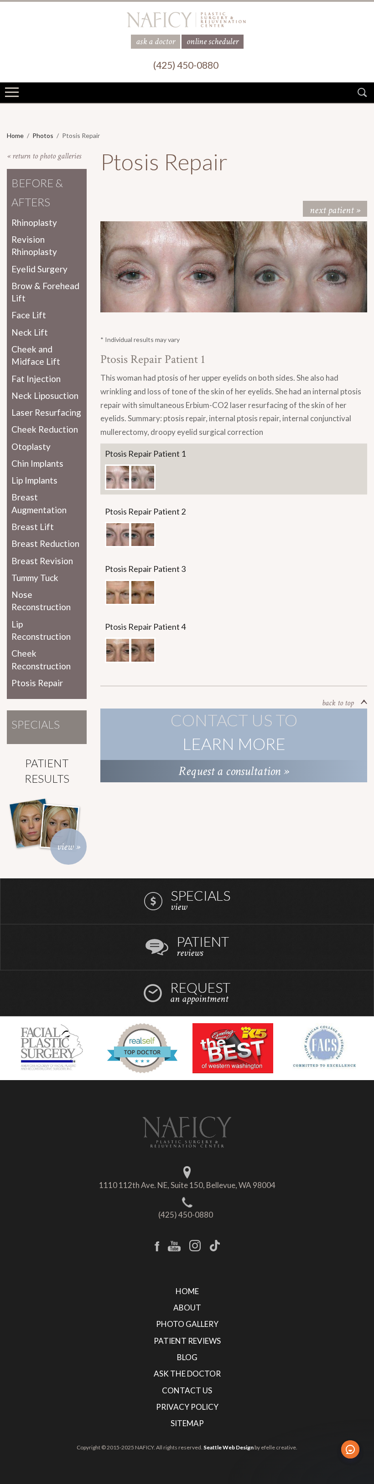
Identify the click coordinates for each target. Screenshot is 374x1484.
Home (15, 135)
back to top (338, 703)
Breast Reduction (45, 543)
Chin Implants (37, 463)
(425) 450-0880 (185, 1214)
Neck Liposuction (44, 395)
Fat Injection (36, 378)
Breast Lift (32, 526)
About (187, 1307)
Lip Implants (34, 480)
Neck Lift (29, 332)
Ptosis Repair (37, 683)
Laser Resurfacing (46, 412)
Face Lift (28, 315)
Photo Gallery (187, 1324)
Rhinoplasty (34, 222)
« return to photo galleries (44, 156)
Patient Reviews (187, 1341)
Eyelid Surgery (39, 269)
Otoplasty (31, 446)
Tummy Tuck (34, 577)
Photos (42, 135)
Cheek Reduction (44, 429)
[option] (167, 266)
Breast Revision (42, 561)
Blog (187, 1357)
